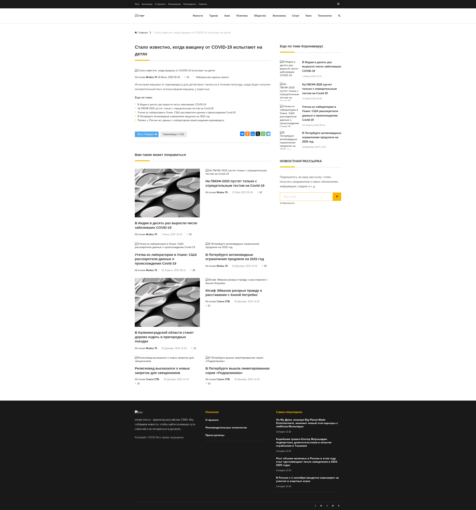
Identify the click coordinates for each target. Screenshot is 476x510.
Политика (242, 15)
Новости (198, 15)
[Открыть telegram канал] (338, 4)
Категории (147, 4)
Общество (260, 15)
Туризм (213, 15)
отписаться (287, 203)
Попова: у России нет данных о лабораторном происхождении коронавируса (180, 120)
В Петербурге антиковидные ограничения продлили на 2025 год (173, 116)
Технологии (325, 15)
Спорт (295, 15)
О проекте (160, 4)
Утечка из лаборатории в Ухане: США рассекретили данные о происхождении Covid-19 (186, 112)
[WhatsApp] (263, 134)
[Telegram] (268, 134)
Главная (143, 32)
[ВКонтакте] (242, 134)
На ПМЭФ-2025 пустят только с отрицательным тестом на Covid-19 (175, 108)
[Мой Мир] (252, 134)
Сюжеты (203, 4)
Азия (227, 15)
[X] (258, 134)
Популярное (189, 4)
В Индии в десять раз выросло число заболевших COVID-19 (171, 104)
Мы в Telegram (146, 134)
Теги (137, 4)
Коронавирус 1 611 (173, 134)
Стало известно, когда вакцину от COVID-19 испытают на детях (192, 32)
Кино (309, 15)
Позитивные (174, 4)
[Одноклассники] (247, 134)
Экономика (279, 15)
